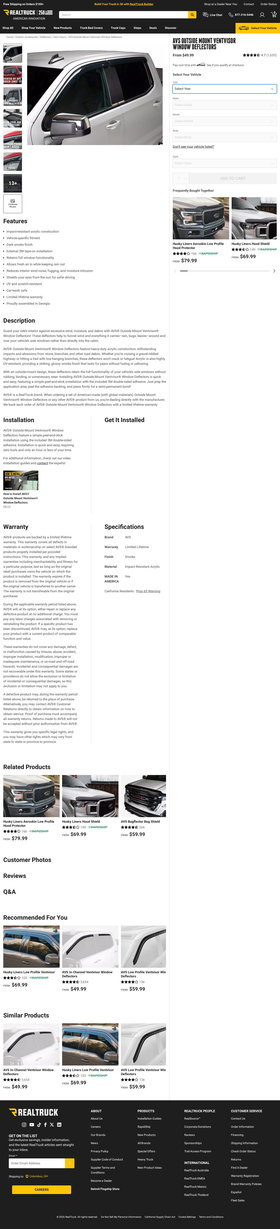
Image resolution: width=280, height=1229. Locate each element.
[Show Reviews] (260, 55)
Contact (249, 4)
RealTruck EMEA (194, 1178)
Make (176, 98)
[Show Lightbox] (95, 94)
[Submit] (69, 1163)
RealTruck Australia (196, 1170)
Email (13, 1155)
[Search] (192, 14)
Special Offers (146, 1151)
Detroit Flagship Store (105, 1189)
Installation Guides (149, 1118)
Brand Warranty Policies (246, 1184)
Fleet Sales (238, 1200)
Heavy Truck (145, 1159)
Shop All (7, 27)
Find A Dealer (239, 1167)
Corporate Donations (197, 1126)
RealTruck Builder (141, 4)
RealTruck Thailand (196, 1194)
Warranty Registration (245, 1175)
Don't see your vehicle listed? (193, 147)
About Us (96, 1118)
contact (42, 463)
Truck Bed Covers (91, 27)
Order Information (242, 1126)
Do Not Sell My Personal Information (121, 1216)
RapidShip (144, 1126)
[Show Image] (12, 53)
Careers (96, 1126)
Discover (170, 27)
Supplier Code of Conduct (107, 1159)
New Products (63, 27)
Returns (236, 1159)
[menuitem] (8, 28)
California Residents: (132, 591)
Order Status (269, 4)
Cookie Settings (187, 1216)
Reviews (189, 1135)
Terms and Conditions (211, 1216)
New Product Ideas (150, 1167)
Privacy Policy (99, 1151)
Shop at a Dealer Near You (220, 4)
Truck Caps (118, 27)
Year (175, 82)
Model (176, 114)
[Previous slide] (175, 270)
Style (175, 156)
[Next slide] (274, 270)
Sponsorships (193, 1143)
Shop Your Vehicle (34, 27)
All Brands (144, 1143)
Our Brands (98, 1135)
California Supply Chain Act (160, 1216)
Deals (153, 27)
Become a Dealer (101, 1180)
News (94, 1143)
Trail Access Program (197, 1151)
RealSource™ (192, 1118)
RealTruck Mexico (195, 1186)
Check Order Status (243, 1151)
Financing (237, 1135)
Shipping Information (244, 1143)
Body (175, 130)
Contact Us (238, 1118)
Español (236, 1192)
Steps (137, 27)
